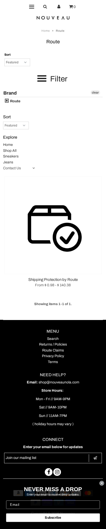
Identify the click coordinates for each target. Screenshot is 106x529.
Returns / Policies (53, 344)
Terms (53, 362)
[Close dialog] (101, 483)
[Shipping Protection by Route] (53, 225)
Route (14, 101)
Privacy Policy (53, 356)
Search (53, 339)
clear (95, 92)
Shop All (9, 151)
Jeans (8, 162)
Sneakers (11, 156)
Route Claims (53, 350)
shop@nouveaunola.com (59, 382)
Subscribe (53, 517)
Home (45, 30)
